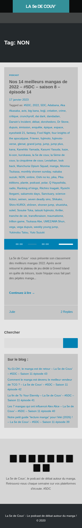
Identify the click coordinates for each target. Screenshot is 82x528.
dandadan (53, 116)
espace (58, 127)
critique (13, 116)
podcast (35, 182)
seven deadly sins (39, 199)
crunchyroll (27, 116)
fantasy (31, 132)
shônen (31, 204)
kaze (65, 149)
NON (22, 177)
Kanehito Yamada (28, 149)
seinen (22, 199)
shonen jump (46, 204)
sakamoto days (30, 193)
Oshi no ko (43, 177)
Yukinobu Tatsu (18, 232)
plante (24, 182)
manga (54, 166)
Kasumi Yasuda (50, 149)
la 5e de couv (40, 155)
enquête (37, 127)
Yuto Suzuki (37, 232)
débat (35, 121)
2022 (36, 105)
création (52, 110)
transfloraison (37, 215)
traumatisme (55, 215)
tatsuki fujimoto (44, 210)
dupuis (13, 127)
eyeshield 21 (17, 132)
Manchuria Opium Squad (32, 166)
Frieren (34, 138)
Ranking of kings (27, 188)
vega (12, 226)
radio (12, 188)
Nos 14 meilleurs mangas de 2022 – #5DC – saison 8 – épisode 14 (38, 86)
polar (44, 182)
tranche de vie (18, 215)
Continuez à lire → (22, 292)
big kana (33, 110)
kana (12, 149)
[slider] (66, 244)
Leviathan (51, 160)
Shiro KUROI (17, 204)
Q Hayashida (57, 182)
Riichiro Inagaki (49, 188)
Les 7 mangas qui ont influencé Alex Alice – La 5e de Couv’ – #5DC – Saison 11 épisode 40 (41, 409)
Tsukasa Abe (34, 221)
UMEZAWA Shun (54, 221)
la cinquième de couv (30, 160)
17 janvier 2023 (19, 99)
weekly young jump (46, 226)
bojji (42, 110)
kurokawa (25, 155)
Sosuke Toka (25, 210)
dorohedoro (48, 121)
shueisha (61, 204)
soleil (12, 210)
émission (24, 127)
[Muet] (54, 244)
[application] (41, 247)
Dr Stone (62, 121)
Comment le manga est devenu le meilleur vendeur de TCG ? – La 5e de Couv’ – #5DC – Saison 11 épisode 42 (40, 384)
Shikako (57, 199)
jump (46, 143)
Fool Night (43, 132)
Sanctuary (47, 193)
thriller (59, 210)
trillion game (16, 221)
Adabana (53, 105)
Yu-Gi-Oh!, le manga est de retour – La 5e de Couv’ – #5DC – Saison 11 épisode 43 (40, 371)
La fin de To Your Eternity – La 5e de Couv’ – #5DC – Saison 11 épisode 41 (41, 398)
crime (62, 110)
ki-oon (13, 155)
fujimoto (46, 138)
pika (54, 177)
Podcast (14, 75)
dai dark (40, 116)
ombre (30, 177)
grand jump (34, 143)
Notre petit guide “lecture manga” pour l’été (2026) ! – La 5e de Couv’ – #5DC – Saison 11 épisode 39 (40, 419)
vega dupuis (24, 226)
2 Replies (67, 311)
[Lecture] (11, 244)
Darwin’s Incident (20, 121)
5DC (43, 105)
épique (48, 127)
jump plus (57, 143)
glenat (21, 143)
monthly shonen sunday (36, 171)
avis (23, 110)
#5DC (27, 105)
